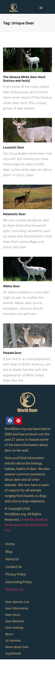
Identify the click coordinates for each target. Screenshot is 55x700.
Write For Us (14, 589)
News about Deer (17, 647)
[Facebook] (10, 421)
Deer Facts (12, 615)
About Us (12, 559)
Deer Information (16, 608)
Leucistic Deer (13, 147)
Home (10, 544)
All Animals (13, 640)
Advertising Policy (18, 582)
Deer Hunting (14, 627)
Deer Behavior (14, 621)
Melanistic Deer (14, 214)
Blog (8, 552)
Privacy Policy (15, 574)
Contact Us (13, 567)
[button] (40, 7)
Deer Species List (17, 602)
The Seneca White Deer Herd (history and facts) (24, 78)
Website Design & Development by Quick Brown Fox (26, 525)
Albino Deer (11, 286)
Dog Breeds (13, 653)
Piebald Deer (12, 353)
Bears (9, 634)
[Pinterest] (18, 421)
